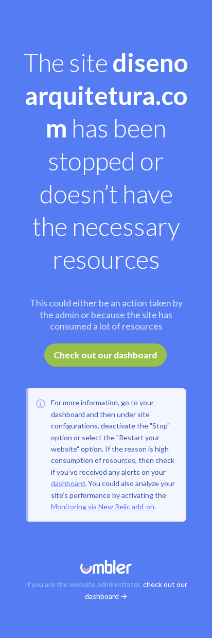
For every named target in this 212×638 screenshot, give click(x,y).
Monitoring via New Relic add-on (102, 506)
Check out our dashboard (105, 355)
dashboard (68, 483)
